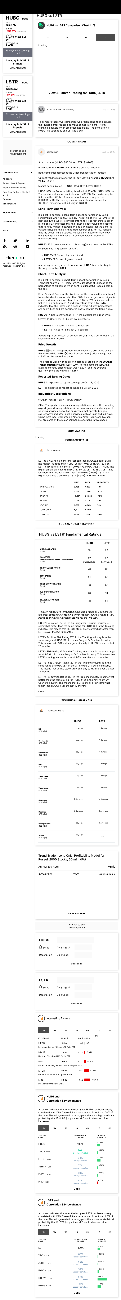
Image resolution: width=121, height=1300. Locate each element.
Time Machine (9, 203)
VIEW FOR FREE (77, 913)
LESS (41, 691)
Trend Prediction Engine (14, 187)
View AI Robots (18, 68)
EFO (40, 1079)
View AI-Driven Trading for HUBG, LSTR (76, 93)
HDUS (41, 1052)
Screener (7, 199)
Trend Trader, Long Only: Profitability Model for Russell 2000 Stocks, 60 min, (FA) (71, 857)
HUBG (12, 18)
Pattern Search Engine (13, 183)
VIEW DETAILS (107, 874)
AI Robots (7, 179)
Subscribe (76, 964)
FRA (40, 1061)
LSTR (12, 81)
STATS (76, 874)
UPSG (41, 1043)
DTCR (41, 1070)
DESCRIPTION (45, 874)
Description (45, 954)
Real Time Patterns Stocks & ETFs (16, 193)
